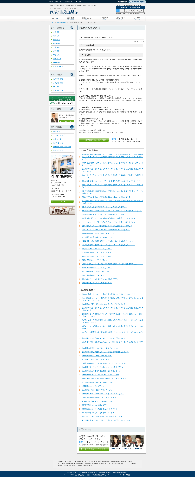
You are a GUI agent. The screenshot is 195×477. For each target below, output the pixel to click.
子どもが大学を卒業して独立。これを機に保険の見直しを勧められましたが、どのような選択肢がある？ (112, 321)
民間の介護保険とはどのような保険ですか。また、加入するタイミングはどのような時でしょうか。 (112, 164)
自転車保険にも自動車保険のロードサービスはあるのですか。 (104, 207)
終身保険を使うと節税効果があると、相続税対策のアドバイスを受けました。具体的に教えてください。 (112, 315)
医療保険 (56, 47)
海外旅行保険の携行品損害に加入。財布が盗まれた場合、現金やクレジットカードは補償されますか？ (112, 192)
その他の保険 (58, 66)
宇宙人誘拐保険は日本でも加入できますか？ (98, 233)
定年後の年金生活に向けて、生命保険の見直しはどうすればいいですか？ (108, 294)
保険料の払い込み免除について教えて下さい (98, 401)
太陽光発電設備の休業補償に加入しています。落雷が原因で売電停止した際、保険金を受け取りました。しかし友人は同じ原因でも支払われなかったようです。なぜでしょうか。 (112, 157)
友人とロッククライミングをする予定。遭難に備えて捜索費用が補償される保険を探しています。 (112, 176)
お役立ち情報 (58, 79)
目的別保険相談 (62, 22)
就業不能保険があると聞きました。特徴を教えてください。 (103, 214)
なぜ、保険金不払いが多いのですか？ (95, 271)
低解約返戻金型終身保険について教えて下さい (99, 397)
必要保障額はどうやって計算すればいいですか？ (99, 409)
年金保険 (56, 55)
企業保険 (56, 62)
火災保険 (56, 32)
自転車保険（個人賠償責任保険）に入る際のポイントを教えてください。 (108, 241)
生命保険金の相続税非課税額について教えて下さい (100, 375)
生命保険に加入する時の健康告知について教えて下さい (102, 371)
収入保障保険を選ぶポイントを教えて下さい (98, 237)
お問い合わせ (58, 143)
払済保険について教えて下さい (93, 386)
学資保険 (56, 43)
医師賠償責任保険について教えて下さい (96, 256)
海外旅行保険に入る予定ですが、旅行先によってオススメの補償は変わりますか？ (112, 211)
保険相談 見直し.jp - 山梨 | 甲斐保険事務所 (88, 475)
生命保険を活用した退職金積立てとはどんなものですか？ (103, 394)
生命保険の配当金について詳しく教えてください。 (100, 348)
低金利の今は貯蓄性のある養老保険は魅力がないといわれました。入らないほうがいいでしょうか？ (112, 333)
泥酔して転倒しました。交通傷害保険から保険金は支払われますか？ (107, 226)
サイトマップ (58, 150)
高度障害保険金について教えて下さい (95, 405)
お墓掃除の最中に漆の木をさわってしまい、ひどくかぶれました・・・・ (108, 245)
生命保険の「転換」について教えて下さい (97, 390)
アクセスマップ (58, 135)
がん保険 (56, 51)
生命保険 (56, 40)
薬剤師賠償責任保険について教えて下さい (97, 249)
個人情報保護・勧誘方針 (62, 147)
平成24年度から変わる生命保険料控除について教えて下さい (104, 378)
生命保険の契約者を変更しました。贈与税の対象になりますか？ (105, 352)
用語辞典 (56, 87)
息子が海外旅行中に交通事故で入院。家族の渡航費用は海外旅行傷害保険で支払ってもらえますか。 (112, 202)
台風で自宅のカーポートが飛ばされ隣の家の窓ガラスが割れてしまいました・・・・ (112, 264)
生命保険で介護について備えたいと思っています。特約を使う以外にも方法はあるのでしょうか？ (112, 170)
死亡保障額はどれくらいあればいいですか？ (98, 413)
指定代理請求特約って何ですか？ (94, 275)
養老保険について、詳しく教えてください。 (98, 359)
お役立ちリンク (58, 90)
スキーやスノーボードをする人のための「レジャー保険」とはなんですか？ (109, 222)
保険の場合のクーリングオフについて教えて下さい (100, 279)
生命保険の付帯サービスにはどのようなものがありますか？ (103, 304)
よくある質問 (58, 83)
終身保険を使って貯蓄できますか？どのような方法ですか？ (103, 338)
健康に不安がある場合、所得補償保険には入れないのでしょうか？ (106, 197)
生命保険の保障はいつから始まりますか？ (97, 356)
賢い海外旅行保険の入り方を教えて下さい (97, 268)
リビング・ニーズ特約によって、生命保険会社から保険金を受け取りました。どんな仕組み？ (112, 327)
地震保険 (56, 36)
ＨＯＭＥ (52, 22)
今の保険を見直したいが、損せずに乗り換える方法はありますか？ (106, 420)
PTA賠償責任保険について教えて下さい (96, 252)
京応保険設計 (127, 475)
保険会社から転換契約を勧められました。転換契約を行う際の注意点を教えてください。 (112, 343)
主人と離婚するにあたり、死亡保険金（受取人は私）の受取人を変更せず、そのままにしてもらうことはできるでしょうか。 (112, 299)
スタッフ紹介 (58, 139)
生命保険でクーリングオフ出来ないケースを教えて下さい (103, 367)
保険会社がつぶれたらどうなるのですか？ (97, 283)
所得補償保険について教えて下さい (95, 260)
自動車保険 (57, 59)
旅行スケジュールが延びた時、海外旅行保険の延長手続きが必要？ (106, 230)
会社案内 (56, 131)
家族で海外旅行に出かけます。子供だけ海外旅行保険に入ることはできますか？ (111, 181)
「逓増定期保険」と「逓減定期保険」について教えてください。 (105, 363)
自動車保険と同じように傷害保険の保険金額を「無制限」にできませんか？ (109, 218)
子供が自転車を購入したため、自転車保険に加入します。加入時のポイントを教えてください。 (112, 186)
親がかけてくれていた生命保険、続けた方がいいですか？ (103, 416)
